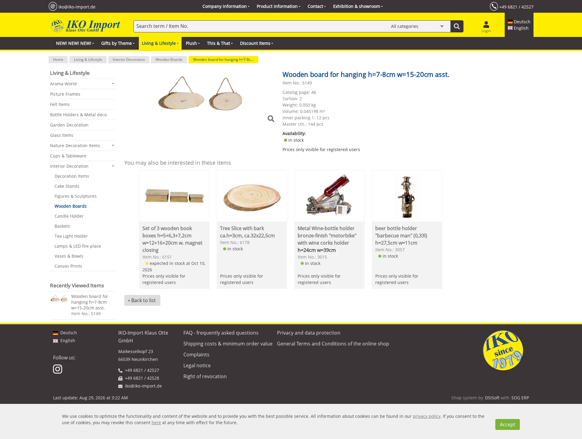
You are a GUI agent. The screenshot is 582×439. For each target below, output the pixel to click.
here (156, 422)
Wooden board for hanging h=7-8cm (223, 59)
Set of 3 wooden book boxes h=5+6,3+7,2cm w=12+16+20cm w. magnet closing (172, 239)
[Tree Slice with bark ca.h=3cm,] (252, 196)
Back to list (143, 300)
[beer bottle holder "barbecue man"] (407, 196)
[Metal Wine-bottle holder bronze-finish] (329, 196)
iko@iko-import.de (77, 6)
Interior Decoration (129, 59)
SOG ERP (520, 398)
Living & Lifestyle (88, 59)
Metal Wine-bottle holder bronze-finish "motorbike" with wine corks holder (327, 235)
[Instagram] (58, 368)
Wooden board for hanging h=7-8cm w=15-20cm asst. (89, 302)
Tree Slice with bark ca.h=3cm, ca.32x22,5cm (247, 232)
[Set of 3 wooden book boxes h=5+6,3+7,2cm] (174, 196)
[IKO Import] (84, 26)
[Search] (456, 26)
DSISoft (492, 398)
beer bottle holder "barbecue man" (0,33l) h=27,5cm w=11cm (401, 235)
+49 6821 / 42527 (516, 6)
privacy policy (426, 416)
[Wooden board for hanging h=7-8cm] (59, 298)
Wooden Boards (169, 59)
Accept (507, 424)
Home (58, 59)
